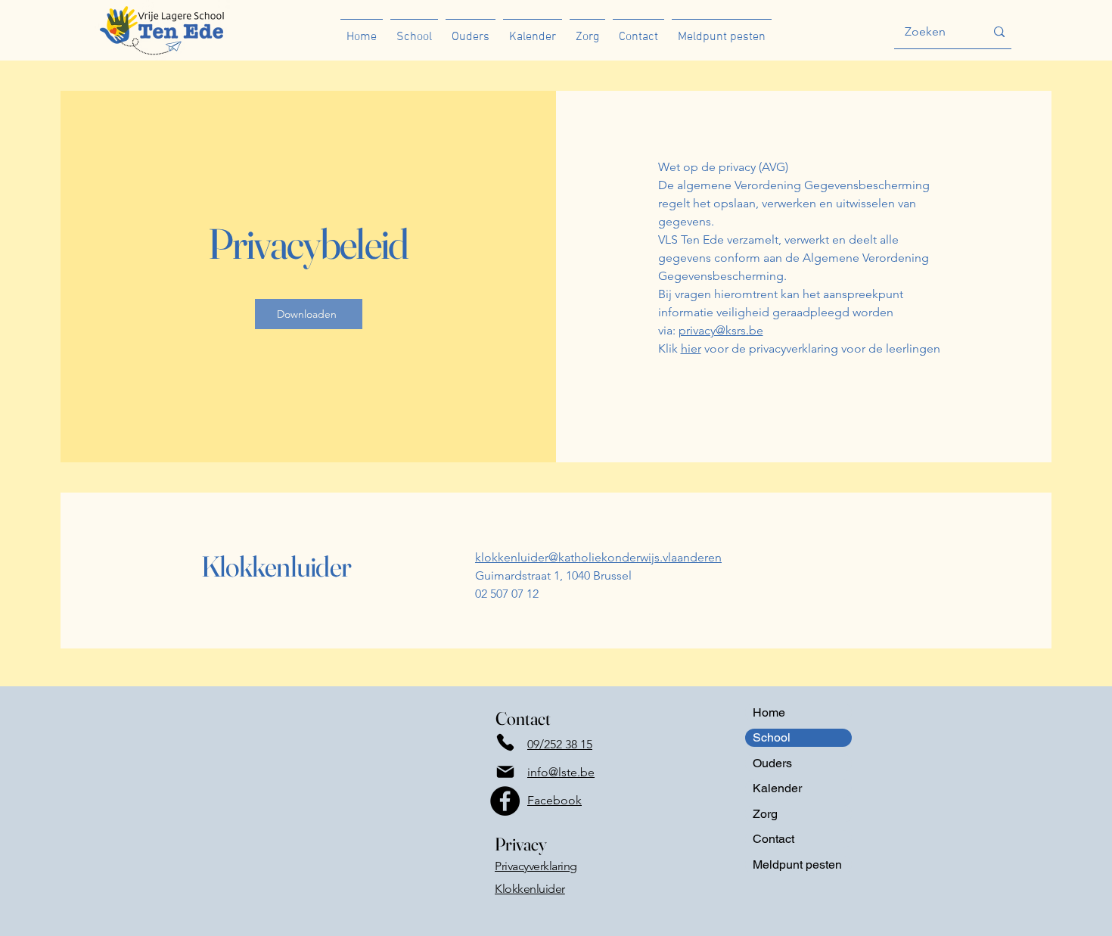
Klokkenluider (530, 889)
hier (691, 348)
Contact (773, 839)
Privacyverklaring (536, 866)
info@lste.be (561, 772)
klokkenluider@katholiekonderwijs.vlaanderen (598, 557)
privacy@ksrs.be (721, 330)
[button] (414, 30)
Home (769, 712)
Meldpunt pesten (797, 864)
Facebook (554, 800)
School (772, 737)
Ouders (772, 763)
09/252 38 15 (559, 744)
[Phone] (505, 742)
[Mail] (505, 771)
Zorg (765, 814)
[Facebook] (505, 801)
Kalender (777, 788)
